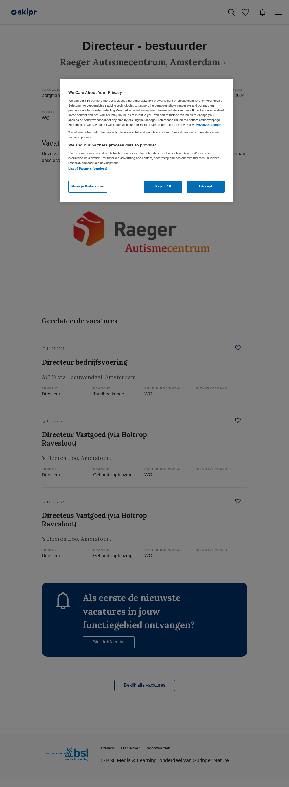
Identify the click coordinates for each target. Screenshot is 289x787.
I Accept (206, 186)
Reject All (163, 186)
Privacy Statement (209, 124)
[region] (146, 140)
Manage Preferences (87, 186)
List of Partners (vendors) (87, 168)
